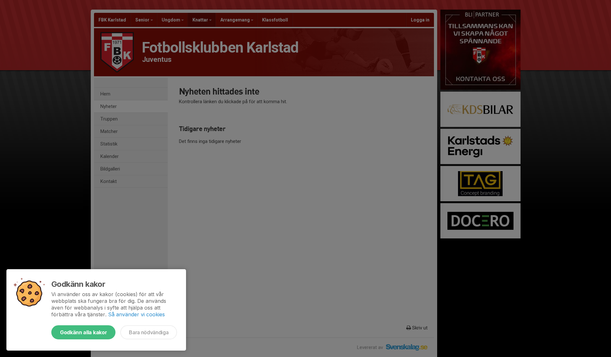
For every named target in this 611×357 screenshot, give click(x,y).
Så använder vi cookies (136, 314)
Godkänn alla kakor (83, 332)
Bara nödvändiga (148, 332)
